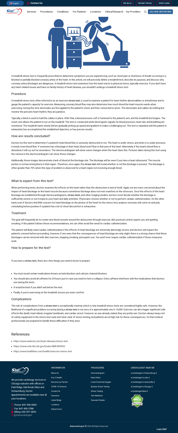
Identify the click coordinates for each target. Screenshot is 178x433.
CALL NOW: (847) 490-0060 (160, 12)
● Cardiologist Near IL (139, 391)
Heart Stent (95, 378)
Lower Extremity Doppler (101, 382)
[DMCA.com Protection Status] (137, 401)
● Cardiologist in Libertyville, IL (143, 382)
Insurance (55, 396)
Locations (55, 405)
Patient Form (56, 409)
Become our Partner (59, 382)
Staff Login (164, 3)
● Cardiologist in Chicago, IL (142, 387)
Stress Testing (97, 391)
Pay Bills (127, 3)
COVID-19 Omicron (59, 387)
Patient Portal (145, 3)
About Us (55, 373)
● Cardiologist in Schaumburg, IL (144, 373)
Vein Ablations (97, 396)
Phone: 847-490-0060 (25, 404)
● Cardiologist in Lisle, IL (140, 378)
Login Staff (162, 429)
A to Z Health (56, 378)
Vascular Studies (98, 400)
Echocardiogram (98, 373)
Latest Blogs (56, 400)
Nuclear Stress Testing (100, 387)
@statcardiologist (23, 415)
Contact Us (36, 3)
